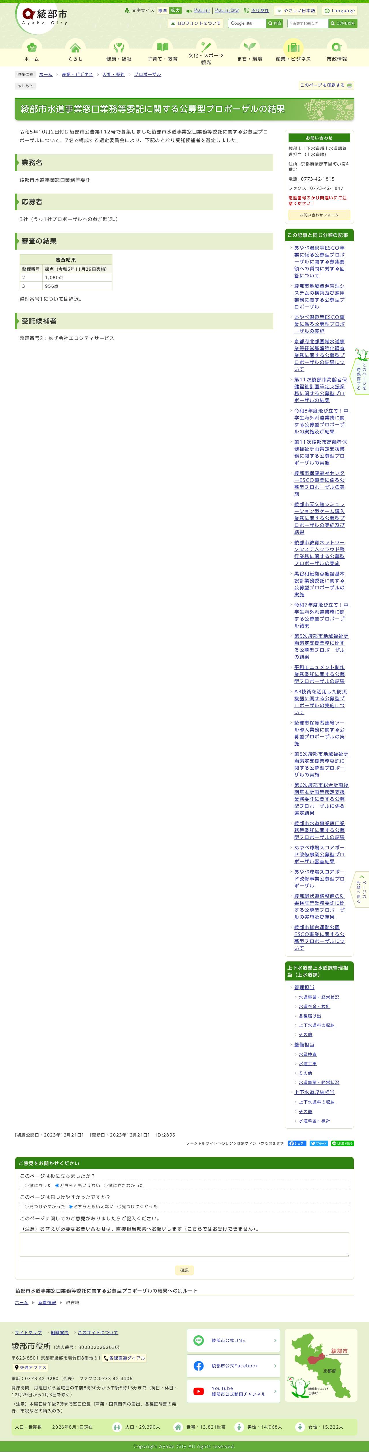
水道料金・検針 (314, 1006)
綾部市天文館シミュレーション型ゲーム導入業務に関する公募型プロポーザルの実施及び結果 (319, 518)
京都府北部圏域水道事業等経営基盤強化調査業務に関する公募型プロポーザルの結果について (319, 355)
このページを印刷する (322, 85)
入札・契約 (114, 75)
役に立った (40, 1186)
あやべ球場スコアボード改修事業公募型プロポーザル (319, 879)
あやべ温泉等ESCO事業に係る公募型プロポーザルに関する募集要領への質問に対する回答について (319, 262)
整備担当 (304, 1044)
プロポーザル (147, 75)
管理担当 (304, 987)
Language (343, 11)
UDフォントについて (199, 23)
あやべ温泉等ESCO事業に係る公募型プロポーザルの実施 (319, 324)
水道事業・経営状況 (319, 997)
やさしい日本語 (299, 11)
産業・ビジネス (77, 75)
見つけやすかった (47, 1207)
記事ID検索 (346, 23)
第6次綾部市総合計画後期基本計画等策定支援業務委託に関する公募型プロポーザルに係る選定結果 (321, 799)
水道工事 (308, 1064)
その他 (305, 1035)
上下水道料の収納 (317, 1025)
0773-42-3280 (42, 1379)
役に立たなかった (126, 1186)
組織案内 (60, 1333)
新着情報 (47, 1303)
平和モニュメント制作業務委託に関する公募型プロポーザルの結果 (319, 674)
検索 (277, 23)
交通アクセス (33, 1368)
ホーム (46, 75)
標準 (162, 11)
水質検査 (308, 1054)
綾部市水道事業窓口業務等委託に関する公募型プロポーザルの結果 (319, 830)
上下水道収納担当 (314, 1092)
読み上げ (202, 10)
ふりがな (260, 11)
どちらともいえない (80, 1186)
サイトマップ (28, 1333)
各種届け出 (310, 1016)
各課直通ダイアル (127, 1358)
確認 (184, 1270)
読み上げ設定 (227, 10)
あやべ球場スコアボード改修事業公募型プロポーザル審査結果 (319, 854)
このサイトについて (98, 1333)
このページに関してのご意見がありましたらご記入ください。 (91, 1218)
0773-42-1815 (318, 179)
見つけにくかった (140, 1207)
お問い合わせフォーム (319, 215)
